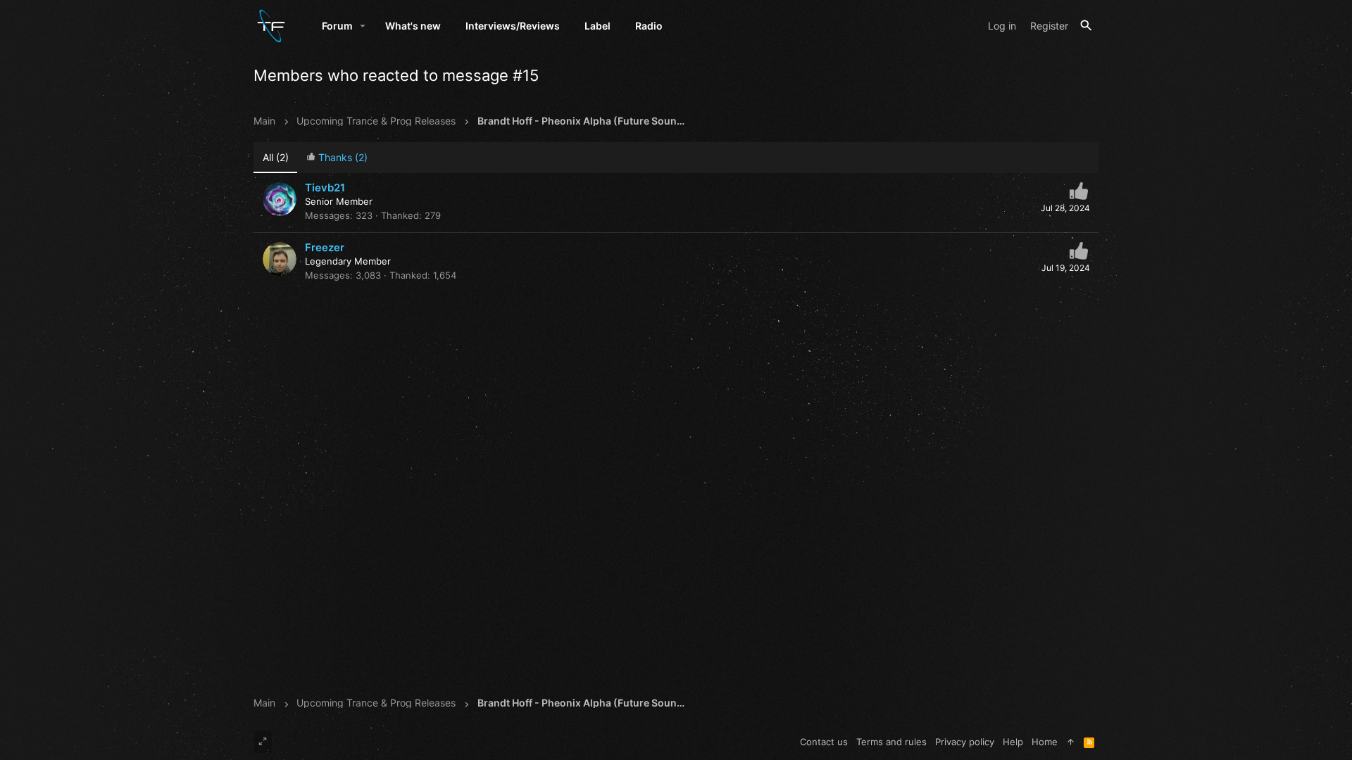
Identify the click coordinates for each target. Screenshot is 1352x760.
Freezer (324, 247)
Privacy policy (964, 741)
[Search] (1086, 25)
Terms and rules (891, 741)
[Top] (1070, 741)
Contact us (824, 741)
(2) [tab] (276, 157)
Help (1013, 741)
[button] (363, 26)
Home (1045, 741)
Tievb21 (325, 187)
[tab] (336, 158)
